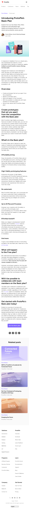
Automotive (4, 433)
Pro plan (6, 291)
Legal (13, 501)
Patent (16, 501)
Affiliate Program (6, 461)
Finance (3, 439)
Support (17, 467)
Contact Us (4, 491)
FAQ (16, 448)
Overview (17, 433)
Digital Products (5, 451)
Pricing (16, 491)
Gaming (3, 442)
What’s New (18, 439)
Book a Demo (18, 488)
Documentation (19, 464)
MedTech (4, 445)
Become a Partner (6, 464)
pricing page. (4, 245)
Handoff (17, 223)
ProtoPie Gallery (5, 470)
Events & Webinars (19, 473)
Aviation (3, 436)
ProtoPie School (19, 461)
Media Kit (4, 488)
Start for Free (18, 485)
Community (4, 467)
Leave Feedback (19, 442)
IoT (2, 448)
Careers (3, 485)
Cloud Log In (18, 445)
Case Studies (18, 476)
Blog (16, 470)
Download (17, 436)
